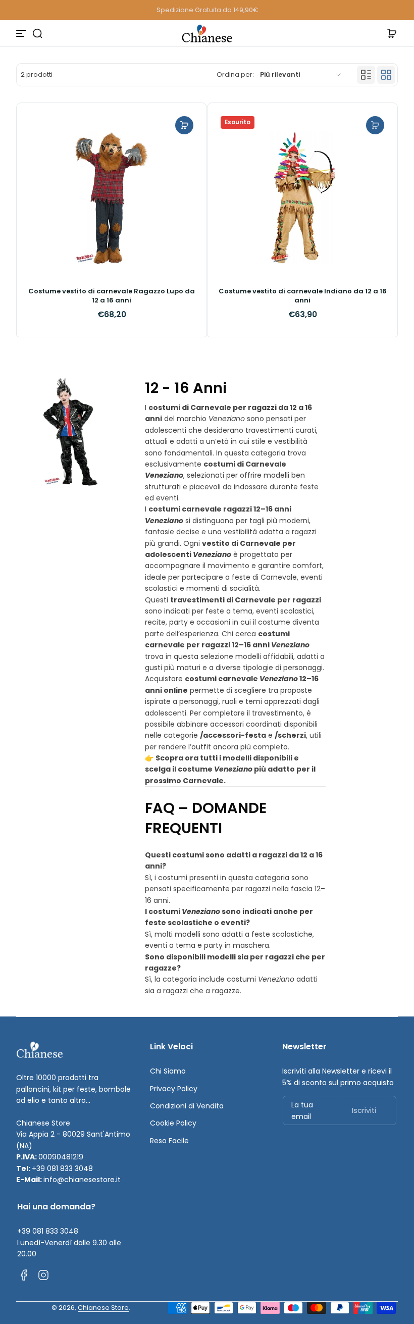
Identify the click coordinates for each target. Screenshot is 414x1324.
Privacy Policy (173, 1089)
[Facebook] (24, 1275)
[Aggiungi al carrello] (184, 125)
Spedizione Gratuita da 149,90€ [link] (207, 10)
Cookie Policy (173, 1123)
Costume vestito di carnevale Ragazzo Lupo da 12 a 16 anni (111, 296)
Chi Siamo (168, 1071)
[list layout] (366, 75)
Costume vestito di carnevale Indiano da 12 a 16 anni (303, 296)
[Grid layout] (386, 75)
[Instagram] (43, 1275)
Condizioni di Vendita (187, 1106)
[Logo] (207, 33)
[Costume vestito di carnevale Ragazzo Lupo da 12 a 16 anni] (111, 198)
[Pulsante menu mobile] (22, 33)
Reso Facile (169, 1141)
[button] (37, 33)
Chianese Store (103, 1307)
